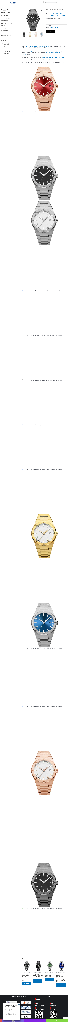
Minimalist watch (5, 30)
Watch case (6, 44)
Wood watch (4, 56)
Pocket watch (4, 33)
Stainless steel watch (6, 35)
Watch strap (6, 53)
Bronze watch (4, 15)
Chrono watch (4, 20)
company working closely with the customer (34, 51)
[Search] (56, 2)
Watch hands (7, 51)
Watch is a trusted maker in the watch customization (37, 46)
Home (47, 9)
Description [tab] (24, 43)
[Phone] (57, 1020)
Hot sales (3, 25)
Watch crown (7, 46)
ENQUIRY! (50, 31)
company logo (41, 64)
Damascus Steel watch (6, 23)
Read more (26, 983)
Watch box (3, 40)
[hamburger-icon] (42, 2)
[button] (42, 11)
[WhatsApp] (35, 1020)
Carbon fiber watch (5, 18)
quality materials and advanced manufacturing (53, 57)
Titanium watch (4, 38)
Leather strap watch (6, 28)
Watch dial (6, 49)
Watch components (5, 43)
